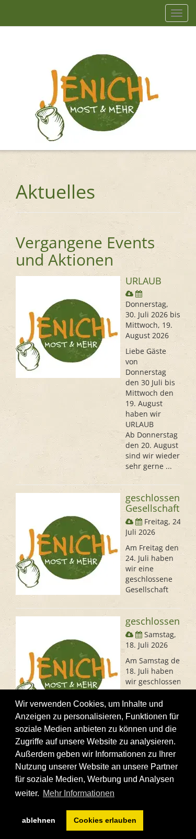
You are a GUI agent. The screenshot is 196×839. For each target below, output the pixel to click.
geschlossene (155, 621)
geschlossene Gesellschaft (155, 502)
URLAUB (143, 280)
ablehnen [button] (38, 820)
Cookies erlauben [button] (105, 820)
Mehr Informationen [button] (78, 793)
